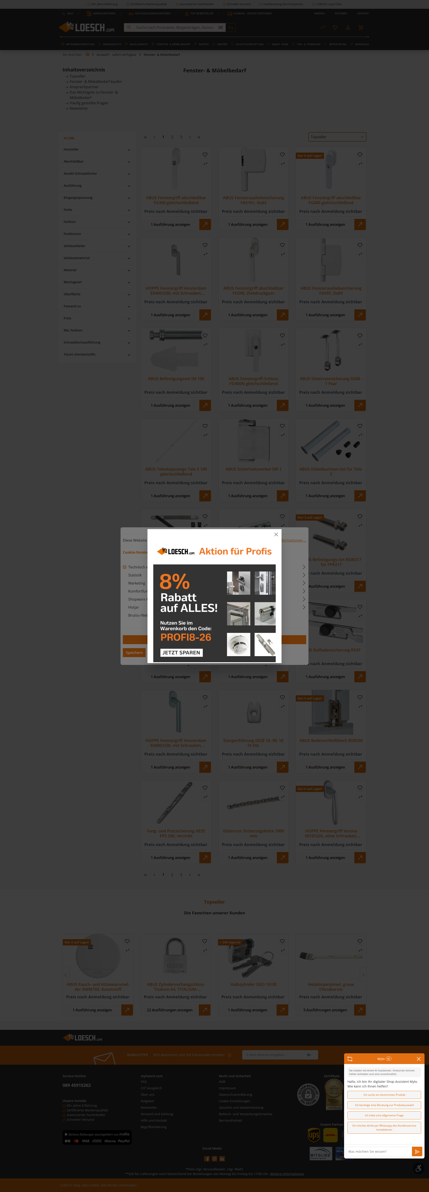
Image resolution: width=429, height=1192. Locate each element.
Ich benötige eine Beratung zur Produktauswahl (384, 1105)
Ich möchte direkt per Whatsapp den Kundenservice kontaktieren (384, 1127)
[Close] (276, 534)
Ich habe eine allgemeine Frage (384, 1115)
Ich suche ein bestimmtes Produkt (384, 1095)
